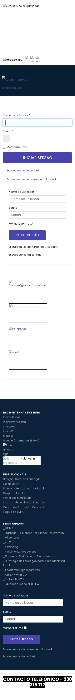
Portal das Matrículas (17, 498)
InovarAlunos (11, 417)
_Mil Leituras (11, 537)
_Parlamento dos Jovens (19, 551)
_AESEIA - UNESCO (15, 574)
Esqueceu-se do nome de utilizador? (31, 179)
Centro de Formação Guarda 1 (23, 507)
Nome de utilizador (16, 115)
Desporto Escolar (14, 493)
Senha (8, 131)
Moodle (8, 436)
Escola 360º (10, 484)
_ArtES (7, 542)
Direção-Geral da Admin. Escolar (25, 488)
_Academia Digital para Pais (22, 570)
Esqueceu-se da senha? (23, 170)
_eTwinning (10, 547)
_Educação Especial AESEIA (21, 584)
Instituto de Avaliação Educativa (24, 502)
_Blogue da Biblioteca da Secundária (27, 556)
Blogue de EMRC (13, 512)
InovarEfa (9, 431)
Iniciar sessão (37, 157)
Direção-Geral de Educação (22, 479)
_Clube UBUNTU (13, 579)
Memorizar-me (17, 147)
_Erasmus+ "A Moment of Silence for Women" (34, 533)
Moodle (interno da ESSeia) (21, 440)
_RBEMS (8, 528)
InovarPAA (9, 426)
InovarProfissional (14, 422)
